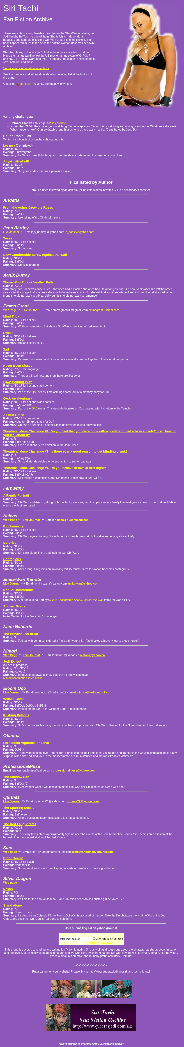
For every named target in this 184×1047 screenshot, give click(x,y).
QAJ (34, 392)
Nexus (8, 889)
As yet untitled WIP (16, 161)
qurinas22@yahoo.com (83, 801)
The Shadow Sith (16, 777)
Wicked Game (13, 699)
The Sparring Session (19, 808)
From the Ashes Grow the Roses (28, 207)
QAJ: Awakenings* (17, 398)
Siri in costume (56, 123)
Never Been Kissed (18, 365)
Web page (10, 851)
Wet (6, 349)
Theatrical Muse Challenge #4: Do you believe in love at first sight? (54, 468)
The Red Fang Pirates (19, 824)
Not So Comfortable (18, 590)
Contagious (12, 559)
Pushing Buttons (16, 715)
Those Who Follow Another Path (28, 282)
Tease (7, 238)
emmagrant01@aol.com (103, 310)
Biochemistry (13, 526)
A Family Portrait (16, 495)
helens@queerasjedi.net (71, 519)
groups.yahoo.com (99, 943)
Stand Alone (12, 905)
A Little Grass (13, 415)
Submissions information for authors (26, 68)
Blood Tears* (13, 858)
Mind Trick (11, 316)
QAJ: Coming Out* (17, 382)
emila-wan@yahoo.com (83, 583)
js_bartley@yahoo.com (79, 231)
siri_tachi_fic (28, 83)
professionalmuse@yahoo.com (74, 770)
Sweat (8, 333)
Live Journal (11, 231)
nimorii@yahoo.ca (92, 655)
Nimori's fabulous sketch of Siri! (23, 678)
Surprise (9, 543)
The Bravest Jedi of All (20, 634)
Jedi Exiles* (12, 661)
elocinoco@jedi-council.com (92, 692)
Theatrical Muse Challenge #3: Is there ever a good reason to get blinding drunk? (65, 451)
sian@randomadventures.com (93, 851)
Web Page (10, 310)
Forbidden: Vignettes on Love (26, 743)
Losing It (9, 145)
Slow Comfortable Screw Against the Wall (35, 255)
